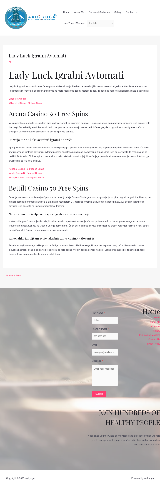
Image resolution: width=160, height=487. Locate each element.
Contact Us (132, 12)
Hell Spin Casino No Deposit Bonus (27, 177)
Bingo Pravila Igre (17, 98)
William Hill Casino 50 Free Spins (25, 103)
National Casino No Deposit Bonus (26, 168)
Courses (155, 326)
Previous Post (12, 275)
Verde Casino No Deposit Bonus (25, 173)
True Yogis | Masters (74, 23)
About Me (79, 12)
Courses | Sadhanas (99, 12)
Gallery (117, 12)
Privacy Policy (153, 343)
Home (66, 12)
